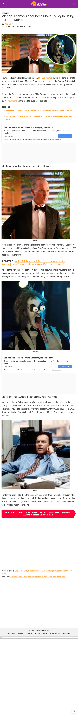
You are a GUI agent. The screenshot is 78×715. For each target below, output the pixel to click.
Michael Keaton (45, 78)
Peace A (9, 23)
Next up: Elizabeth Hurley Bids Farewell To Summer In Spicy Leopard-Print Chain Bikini (37, 513)
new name (12, 101)
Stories (5, 13)
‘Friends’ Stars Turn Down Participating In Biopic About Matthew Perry (38, 577)
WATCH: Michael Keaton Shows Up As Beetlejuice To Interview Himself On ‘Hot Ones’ (33, 262)
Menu (5, 4)
